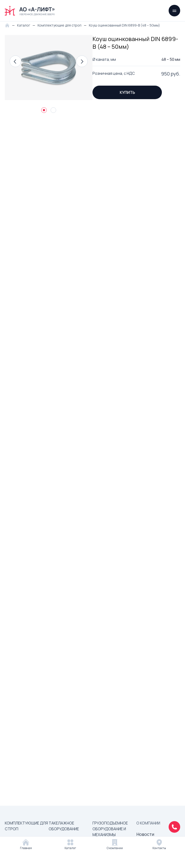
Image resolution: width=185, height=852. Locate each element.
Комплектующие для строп (26, 825)
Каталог (70, 848)
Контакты (159, 848)
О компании (115, 848)
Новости (145, 834)
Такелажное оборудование (64, 825)
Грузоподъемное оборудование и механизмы (110, 828)
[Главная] (8, 25)
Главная (26, 848)
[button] (15, 61)
